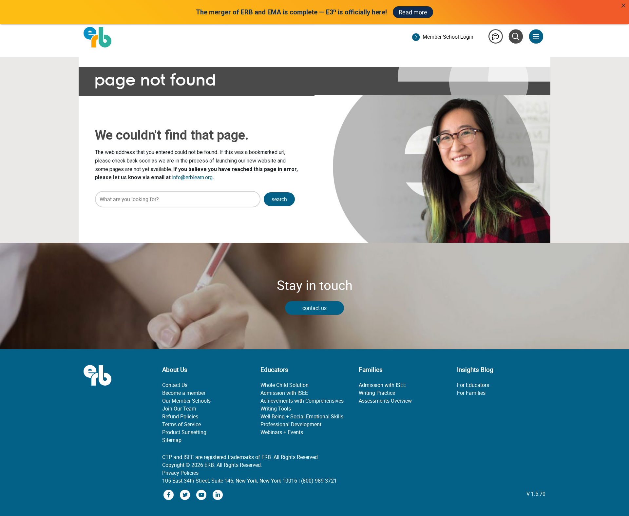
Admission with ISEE (284, 392)
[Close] (623, 5)
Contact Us (174, 385)
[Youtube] (202, 494)
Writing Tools (275, 408)
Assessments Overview (385, 400)
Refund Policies (180, 416)
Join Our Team (179, 408)
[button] (279, 199)
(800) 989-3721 (319, 480)
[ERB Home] (97, 36)
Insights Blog (475, 369)
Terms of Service (181, 424)
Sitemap (171, 440)
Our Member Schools (186, 400)
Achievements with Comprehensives (302, 400)
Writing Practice (377, 392)
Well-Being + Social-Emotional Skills (301, 416)
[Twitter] (186, 494)
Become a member (183, 392)
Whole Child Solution (284, 385)
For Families (471, 392)
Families (371, 369)
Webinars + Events (281, 432)
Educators (274, 369)
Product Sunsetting (184, 432)
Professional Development (290, 424)
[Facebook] (169, 494)
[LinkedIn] (217, 494)
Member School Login (448, 36)
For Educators (473, 385)
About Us (174, 369)
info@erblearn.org (192, 177)
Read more (413, 12)
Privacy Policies (180, 472)
